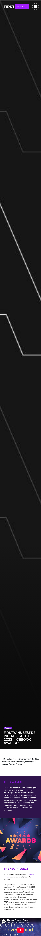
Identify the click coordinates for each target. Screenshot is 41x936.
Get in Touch (21, 7)
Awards (8, 728)
